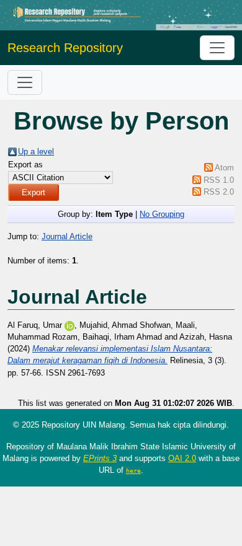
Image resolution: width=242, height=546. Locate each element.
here (133, 470)
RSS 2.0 (219, 191)
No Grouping (162, 214)
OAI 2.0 (182, 458)
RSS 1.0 (219, 180)
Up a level (36, 151)
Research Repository (65, 48)
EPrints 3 (100, 458)
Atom (224, 167)
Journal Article (67, 236)
